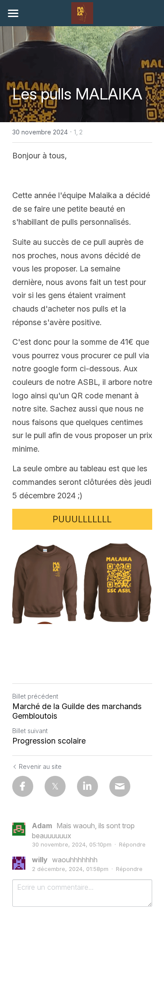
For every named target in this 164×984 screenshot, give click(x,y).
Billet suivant (30, 730)
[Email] (119, 786)
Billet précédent (35, 696)
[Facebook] (22, 786)
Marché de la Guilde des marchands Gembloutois (77, 711)
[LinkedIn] (87, 786)
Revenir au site (40, 766)
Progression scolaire (49, 740)
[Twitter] (55, 786)
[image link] (82, 12)
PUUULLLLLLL (82, 519)
